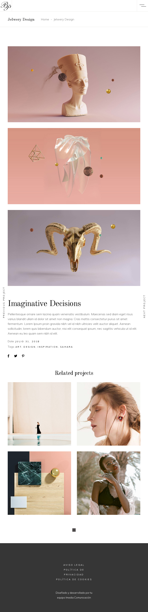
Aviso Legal (73, 565)
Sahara (66, 347)
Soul (39, 413)
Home (45, 19)
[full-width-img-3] (74, 248)
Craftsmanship (108, 482)
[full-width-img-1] (74, 84)
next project (144, 306)
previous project (4, 302)
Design (30, 347)
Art (18, 347)
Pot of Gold (39, 482)
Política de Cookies (74, 579)
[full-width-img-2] (74, 166)
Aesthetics (108, 413)
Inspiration (48, 347)
